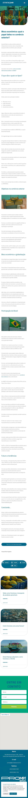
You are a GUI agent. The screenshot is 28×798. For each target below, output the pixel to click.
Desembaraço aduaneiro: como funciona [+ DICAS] (13, 658)
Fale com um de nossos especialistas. (14, 544)
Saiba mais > (5, 598)
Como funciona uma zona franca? (13, 626)
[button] (24, 3)
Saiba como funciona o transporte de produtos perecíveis (13, 594)
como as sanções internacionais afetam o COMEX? (11, 69)
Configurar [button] (6, 793)
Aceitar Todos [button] (13, 793)
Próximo (14, 707)
